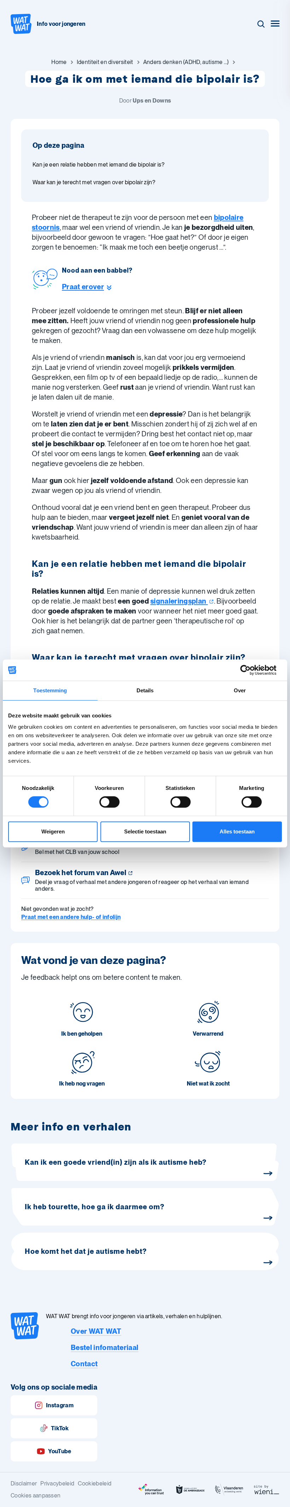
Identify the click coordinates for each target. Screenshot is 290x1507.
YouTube (59, 1451)
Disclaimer (24, 1483)
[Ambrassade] (190, 1490)
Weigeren (53, 831)
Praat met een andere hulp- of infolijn (71, 917)
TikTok (60, 1428)
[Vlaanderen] (229, 1490)
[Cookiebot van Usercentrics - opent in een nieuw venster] (251, 670)
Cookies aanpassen (35, 1495)
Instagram (60, 1405)
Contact (84, 1364)
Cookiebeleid (94, 1483)
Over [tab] (240, 690)
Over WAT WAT (96, 1331)
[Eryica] (151, 1490)
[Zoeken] (261, 24)
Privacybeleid (57, 1483)
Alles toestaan (237, 831)
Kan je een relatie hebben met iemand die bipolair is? (98, 164)
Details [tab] (145, 690)
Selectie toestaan (145, 831)
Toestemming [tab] (50, 690)
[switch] (109, 802)
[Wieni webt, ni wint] (266, 1489)
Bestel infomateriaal (104, 1347)
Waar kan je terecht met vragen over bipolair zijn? (94, 182)
